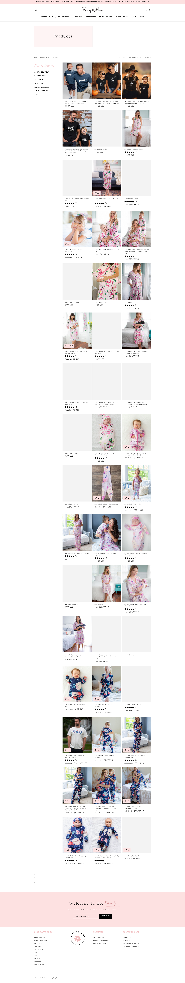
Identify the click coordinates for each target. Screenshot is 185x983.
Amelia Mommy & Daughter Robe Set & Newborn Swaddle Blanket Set (137, 251)
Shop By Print (40, 83)
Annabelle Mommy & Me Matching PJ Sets (133, 807)
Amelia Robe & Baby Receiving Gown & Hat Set (76, 352)
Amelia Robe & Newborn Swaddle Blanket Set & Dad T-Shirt (107, 403)
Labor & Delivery (41, 72)
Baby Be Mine (42, 978)
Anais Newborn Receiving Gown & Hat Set (137, 554)
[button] (36, 10)
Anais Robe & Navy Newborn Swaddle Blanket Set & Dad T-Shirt (105, 656)
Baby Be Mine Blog (99, 943)
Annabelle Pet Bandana (133, 856)
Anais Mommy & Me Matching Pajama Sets (105, 554)
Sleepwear (38, 79)
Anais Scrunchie (130, 655)
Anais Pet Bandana (71, 604)
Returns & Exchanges (131, 946)
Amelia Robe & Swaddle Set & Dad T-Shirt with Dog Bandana (136, 403)
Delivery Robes (40, 76)
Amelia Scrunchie (71, 453)
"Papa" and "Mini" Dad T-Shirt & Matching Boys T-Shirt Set (76, 102)
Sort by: (122, 57)
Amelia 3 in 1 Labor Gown (134, 149)
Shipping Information (131, 943)
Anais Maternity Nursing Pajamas (77, 553)
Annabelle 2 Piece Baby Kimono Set (76, 705)
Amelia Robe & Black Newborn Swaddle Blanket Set (136, 352)
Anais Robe (99, 604)
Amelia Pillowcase (101, 302)
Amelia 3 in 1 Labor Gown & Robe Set (77, 199)
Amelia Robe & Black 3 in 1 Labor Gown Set (107, 352)
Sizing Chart (127, 940)
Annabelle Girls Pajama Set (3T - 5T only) (106, 756)
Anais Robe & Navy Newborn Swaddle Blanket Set (75, 656)
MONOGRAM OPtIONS (100, 940)
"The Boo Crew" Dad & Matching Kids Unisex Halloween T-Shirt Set (107, 102)
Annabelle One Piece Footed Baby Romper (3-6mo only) (107, 856)
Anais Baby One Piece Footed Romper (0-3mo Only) (135, 454)
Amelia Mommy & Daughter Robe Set (107, 250)
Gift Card (37, 962)
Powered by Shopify (52, 978)
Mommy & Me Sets (41, 87)
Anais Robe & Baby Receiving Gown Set (135, 605)
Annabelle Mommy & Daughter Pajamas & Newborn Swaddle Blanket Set (106, 808)
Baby (36, 95)
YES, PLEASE (105, 916)
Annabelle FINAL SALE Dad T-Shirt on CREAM (75, 756)
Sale (36, 98)
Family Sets (38, 943)
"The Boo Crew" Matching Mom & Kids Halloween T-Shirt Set (137, 102)
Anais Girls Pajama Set (133, 504)
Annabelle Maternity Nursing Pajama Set (135, 756)
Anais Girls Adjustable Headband (107, 504)
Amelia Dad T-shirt (131, 198)
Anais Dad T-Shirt (71, 504)
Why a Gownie (98, 937)
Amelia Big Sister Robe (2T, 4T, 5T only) (107, 199)
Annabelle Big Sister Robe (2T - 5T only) (106, 705)
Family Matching (41, 91)
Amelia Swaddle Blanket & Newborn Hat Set (104, 454)
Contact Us (127, 937)
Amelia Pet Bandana (72, 302)
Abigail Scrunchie (101, 149)
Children (37, 959)
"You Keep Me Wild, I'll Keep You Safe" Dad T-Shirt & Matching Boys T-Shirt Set (76, 150)
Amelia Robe (129, 302)
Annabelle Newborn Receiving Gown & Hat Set (75, 856)
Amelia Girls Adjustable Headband (73, 250)
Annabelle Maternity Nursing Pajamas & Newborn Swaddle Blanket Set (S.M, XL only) (75, 808)
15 (34, 883)
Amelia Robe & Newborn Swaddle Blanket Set (77, 403)
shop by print (39, 949)
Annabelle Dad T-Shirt (133, 704)
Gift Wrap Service (40, 965)
